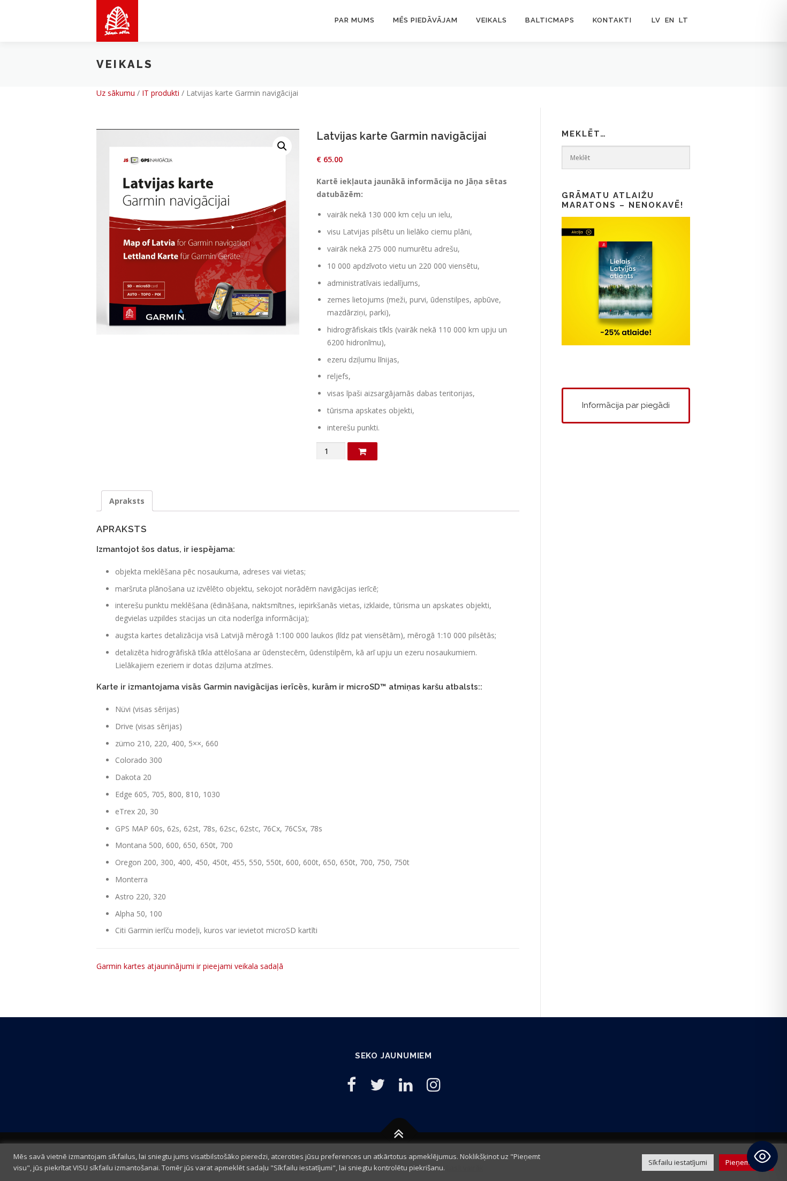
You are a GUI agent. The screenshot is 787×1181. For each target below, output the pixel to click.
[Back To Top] (399, 1133)
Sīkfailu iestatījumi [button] (677, 1162)
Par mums (355, 20)
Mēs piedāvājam (425, 20)
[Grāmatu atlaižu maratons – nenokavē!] (626, 280)
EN (670, 20)
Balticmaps (549, 20)
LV (656, 20)
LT (683, 20)
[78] (362, 451)
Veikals (491, 20)
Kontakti (612, 20)
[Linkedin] (406, 1084)
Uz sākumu (115, 93)
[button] (282, 146)
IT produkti (160, 93)
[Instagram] (434, 1084)
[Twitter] (377, 1084)
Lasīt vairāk (465, 1167)
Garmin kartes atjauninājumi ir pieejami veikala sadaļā (189, 966)
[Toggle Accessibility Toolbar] (762, 1156)
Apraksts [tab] (127, 501)
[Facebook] (351, 1084)
